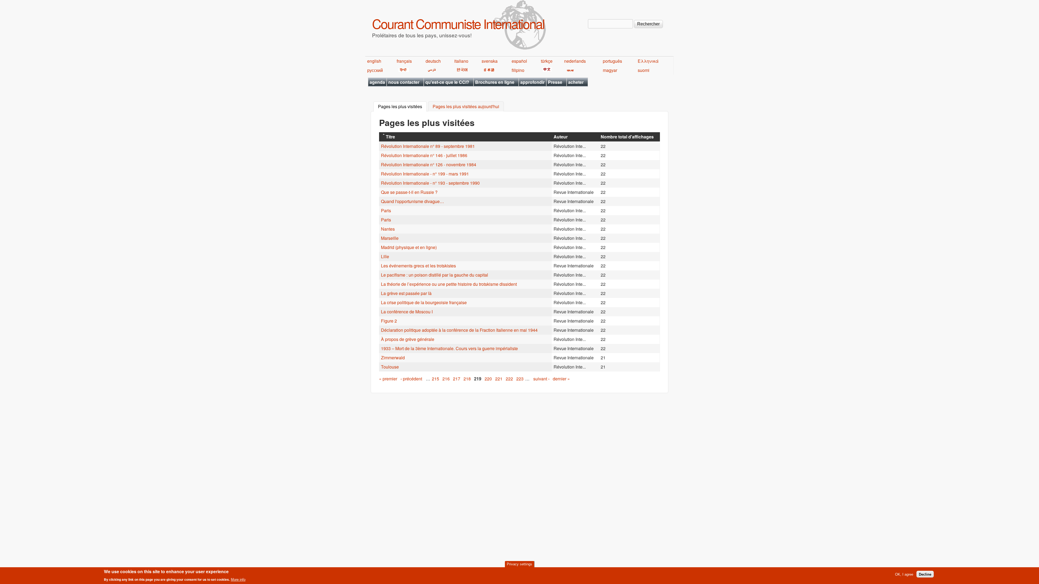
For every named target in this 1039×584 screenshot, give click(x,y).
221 (498, 379)
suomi (643, 70)
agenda (377, 82)
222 (509, 379)
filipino (518, 70)
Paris (386, 210)
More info (238, 580)
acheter (576, 82)
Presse (555, 82)
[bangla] (569, 70)
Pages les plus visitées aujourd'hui (466, 107)
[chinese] (546, 70)
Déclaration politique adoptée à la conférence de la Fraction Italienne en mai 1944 (459, 330)
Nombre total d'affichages (627, 137)
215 (435, 379)
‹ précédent (411, 379)
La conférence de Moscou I (407, 311)
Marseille (390, 238)
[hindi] (403, 70)
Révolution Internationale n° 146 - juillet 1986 (424, 155)
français (404, 61)
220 (488, 379)
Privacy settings (519, 564)
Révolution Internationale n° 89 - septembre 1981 (428, 146)
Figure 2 (389, 321)
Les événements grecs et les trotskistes (418, 266)
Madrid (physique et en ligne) (409, 247)
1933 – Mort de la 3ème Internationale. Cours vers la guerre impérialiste (449, 348)
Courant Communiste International (458, 23)
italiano (461, 61)
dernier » (561, 379)
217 (456, 379)
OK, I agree (904, 574)
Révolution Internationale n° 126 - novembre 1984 (428, 164)
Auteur (561, 137)
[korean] (461, 70)
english (374, 61)
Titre (390, 137)
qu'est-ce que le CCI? (447, 82)
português (612, 61)
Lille (385, 256)
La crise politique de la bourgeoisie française (424, 302)
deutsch (433, 61)
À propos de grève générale (407, 339)
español (519, 61)
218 (467, 379)
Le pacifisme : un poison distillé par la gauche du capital (434, 275)
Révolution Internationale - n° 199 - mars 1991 (425, 174)
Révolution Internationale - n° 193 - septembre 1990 (430, 183)
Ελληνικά (648, 61)
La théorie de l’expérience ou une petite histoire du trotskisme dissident (449, 284)
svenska (490, 61)
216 (446, 379)
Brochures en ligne (494, 82)
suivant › (541, 379)
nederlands (575, 61)
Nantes (388, 229)
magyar (610, 70)
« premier (388, 379)
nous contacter (403, 82)
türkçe (547, 61)
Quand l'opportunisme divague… (412, 201)
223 (520, 379)
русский (375, 70)
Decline (925, 574)
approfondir (532, 82)
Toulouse (390, 367)
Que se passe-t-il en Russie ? (409, 192)
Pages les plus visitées (402, 107)
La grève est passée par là (406, 293)
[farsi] (431, 70)
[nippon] (488, 70)
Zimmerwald (393, 357)
